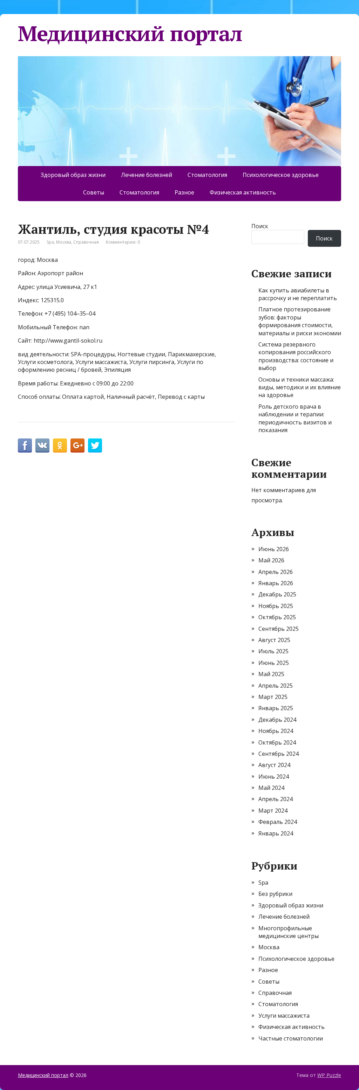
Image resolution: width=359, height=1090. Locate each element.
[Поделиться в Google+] (77, 445)
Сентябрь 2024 (278, 754)
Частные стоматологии (290, 1038)
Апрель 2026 (275, 572)
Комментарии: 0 (123, 242)
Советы (93, 192)
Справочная (86, 242)
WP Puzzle (329, 1075)
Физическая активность (243, 192)
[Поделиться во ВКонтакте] (42, 445)
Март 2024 (272, 810)
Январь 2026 (275, 583)
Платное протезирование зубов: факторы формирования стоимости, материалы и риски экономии (299, 321)
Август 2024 (274, 765)
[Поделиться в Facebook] (25, 445)
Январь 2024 (275, 833)
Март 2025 (272, 697)
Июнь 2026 (273, 549)
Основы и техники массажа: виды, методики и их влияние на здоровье (299, 387)
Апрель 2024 (275, 799)
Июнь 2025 (273, 663)
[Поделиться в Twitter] (95, 445)
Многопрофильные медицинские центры (288, 932)
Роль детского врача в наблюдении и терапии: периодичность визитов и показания (295, 418)
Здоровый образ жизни (73, 175)
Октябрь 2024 (277, 742)
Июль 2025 (273, 651)
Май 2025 (271, 674)
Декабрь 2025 (277, 594)
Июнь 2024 (273, 776)
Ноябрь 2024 (275, 731)
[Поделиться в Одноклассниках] (60, 445)
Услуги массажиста (284, 1015)
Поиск (259, 226)
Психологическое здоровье (281, 175)
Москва (63, 242)
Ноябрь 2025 (275, 606)
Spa (50, 242)
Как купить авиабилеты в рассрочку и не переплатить (297, 294)
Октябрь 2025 (277, 617)
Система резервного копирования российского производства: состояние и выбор (295, 356)
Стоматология (207, 175)
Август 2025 (274, 640)
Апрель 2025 (275, 685)
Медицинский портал (130, 33)
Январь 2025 (275, 708)
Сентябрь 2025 (278, 629)
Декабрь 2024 (277, 720)
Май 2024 (271, 788)
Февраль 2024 (277, 822)
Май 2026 (271, 560)
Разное (184, 192)
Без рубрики (275, 894)
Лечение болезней (146, 175)
